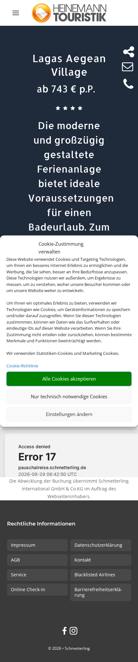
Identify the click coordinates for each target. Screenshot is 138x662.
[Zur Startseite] (69, 13)
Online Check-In (28, 589)
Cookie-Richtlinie (22, 366)
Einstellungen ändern (69, 414)
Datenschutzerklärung (98, 545)
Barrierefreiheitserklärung (98, 592)
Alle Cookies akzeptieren (69, 378)
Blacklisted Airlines (94, 575)
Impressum (23, 545)
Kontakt (82, 560)
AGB (15, 560)
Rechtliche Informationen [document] (41, 524)
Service (18, 575)
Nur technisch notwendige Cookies (69, 396)
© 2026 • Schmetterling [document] (69, 648)
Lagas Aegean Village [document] (69, 65)
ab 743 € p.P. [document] (66, 88)
